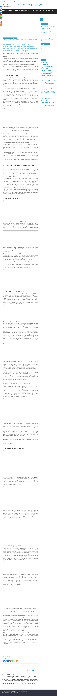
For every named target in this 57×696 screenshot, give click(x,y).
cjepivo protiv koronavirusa (28, 39)
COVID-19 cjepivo (45, 82)
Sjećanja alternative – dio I (45, 28)
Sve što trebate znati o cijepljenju (22, 4)
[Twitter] (6, 661)
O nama (4, 12)
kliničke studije (43, 86)
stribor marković (47, 102)
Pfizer (12, 40)
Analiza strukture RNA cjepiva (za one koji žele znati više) (16, 666)
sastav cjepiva (48, 98)
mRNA (45, 89)
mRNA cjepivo (50, 89)
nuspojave (43, 91)
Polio (42, 92)
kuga (53, 88)
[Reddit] (1, 20)
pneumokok (52, 91)
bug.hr (7, 648)
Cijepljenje (46, 64)
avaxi (47, 62)
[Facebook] (4, 661)
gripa (48, 83)
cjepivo (22, 39)
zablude (42, 105)
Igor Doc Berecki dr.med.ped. (15, 39)
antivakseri (43, 62)
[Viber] (1, 18)
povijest (46, 92)
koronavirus (46, 88)
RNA (47, 96)
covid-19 (50, 80)
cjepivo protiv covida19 (45, 68)
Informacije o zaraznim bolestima (22, 10)
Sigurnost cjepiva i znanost (38, 10)
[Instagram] (1, 23)
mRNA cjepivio (8, 40)
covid (43, 80)
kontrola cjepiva (50, 86)
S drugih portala (14, 38)
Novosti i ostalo (49, 10)
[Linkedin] (8, 661)
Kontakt (9, 12)
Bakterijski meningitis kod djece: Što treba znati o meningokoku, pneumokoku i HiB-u (47, 31)
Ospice (47, 91)
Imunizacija (43, 84)
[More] (17, 661)
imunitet (52, 83)
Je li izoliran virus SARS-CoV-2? (31, 670)
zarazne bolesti (48, 105)
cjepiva (44, 67)
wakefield (52, 104)
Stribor (47, 100)
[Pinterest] (10, 661)
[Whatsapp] (12, 661)
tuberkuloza (47, 104)
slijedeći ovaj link (13, 70)
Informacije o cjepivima (7, 10)
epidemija (52, 82)
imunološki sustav (49, 84)
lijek (42, 89)
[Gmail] (14, 661)
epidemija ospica (44, 83)
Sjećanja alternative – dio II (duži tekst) (48, 26)
